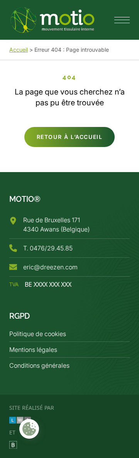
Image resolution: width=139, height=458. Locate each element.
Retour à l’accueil (70, 137)
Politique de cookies (37, 334)
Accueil (18, 49)
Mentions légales (33, 349)
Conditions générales (39, 365)
